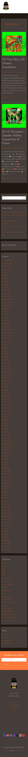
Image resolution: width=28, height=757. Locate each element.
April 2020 (5, 465)
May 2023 (5, 354)
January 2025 (6, 293)
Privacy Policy (14, 707)
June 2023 (5, 351)
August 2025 (6, 272)
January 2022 (6, 402)
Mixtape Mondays (7, 584)
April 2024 (5, 320)
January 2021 (6, 438)
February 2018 (6, 543)
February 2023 (6, 363)
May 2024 (5, 317)
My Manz (14, 72)
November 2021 (6, 408)
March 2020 (6, 468)
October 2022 (6, 375)
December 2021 (6, 405)
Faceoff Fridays (6, 578)
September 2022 (7, 378)
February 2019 (6, 507)
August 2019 (6, 489)
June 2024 (5, 314)
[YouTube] (7, 735)
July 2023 (5, 348)
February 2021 (6, 435)
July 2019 (4, 492)
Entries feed (5, 637)
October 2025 (6, 266)
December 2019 (6, 477)
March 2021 (5, 432)
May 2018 (5, 534)
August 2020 (6, 453)
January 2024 (6, 329)
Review (4, 605)
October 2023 (6, 338)
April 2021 (5, 429)
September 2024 (7, 305)
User (14, 712)
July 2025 (5, 275)
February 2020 (6, 471)
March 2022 (5, 396)
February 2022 (6, 399)
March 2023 (5, 360)
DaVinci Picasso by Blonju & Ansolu (13, 212)
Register (14, 709)
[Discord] (4, 735)
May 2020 (5, 462)
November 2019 (7, 480)
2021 (3, 572)
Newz (3, 593)
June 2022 (5, 387)
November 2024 (7, 299)
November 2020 (7, 444)
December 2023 (6, 332)
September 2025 (7, 269)
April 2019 (5, 501)
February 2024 (6, 326)
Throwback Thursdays (8, 617)
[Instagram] (14, 735)
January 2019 (6, 510)
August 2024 (6, 308)
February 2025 (6, 290)
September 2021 (7, 414)
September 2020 (7, 450)
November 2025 (7, 263)
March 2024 (5, 323)
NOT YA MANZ (6, 11)
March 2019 (5, 504)
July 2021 (4, 420)
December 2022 (6, 369)
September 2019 (7, 486)
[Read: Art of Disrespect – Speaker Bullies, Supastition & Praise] (14, 116)
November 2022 (7, 372)
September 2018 (7, 522)
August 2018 (6, 525)
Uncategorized (6, 620)
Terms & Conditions (14, 704)
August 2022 (6, 381)
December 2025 (6, 260)
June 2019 (5, 495)
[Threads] (20, 735)
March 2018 (5, 540)
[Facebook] (10, 735)
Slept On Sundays (7, 611)
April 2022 (5, 393)
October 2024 (6, 302)
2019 (3, 566)
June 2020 (5, 459)
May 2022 (5, 390)
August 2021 (5, 417)
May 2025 (5, 281)
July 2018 (4, 528)
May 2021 (5, 426)
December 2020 (7, 441)
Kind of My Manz (7, 581)
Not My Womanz (7, 599)
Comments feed (6, 640)
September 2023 (7, 342)
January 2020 (6, 474)
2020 (3, 569)
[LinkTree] (23, 735)
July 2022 (5, 384)
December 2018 (6, 513)
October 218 (5, 549)
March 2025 (5, 287)
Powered (8, 751)
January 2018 (6, 546)
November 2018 (7, 516)
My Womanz (5, 590)
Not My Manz (6, 596)
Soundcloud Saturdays (9, 614)
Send (6, 664)
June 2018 (5, 531)
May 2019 (5, 498)
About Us (14, 702)
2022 (3, 575)
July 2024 (5, 311)
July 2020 (5, 456)
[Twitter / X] (17, 735)
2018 (3, 563)
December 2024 (6, 296)
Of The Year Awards (8, 602)
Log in (4, 634)
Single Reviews (6, 608)
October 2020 (6, 447)
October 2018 (6, 519)
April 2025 (5, 284)
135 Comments (6, 72)
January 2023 (6, 366)
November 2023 (7, 336)
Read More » (6, 97)
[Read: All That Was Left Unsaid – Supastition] (14, 43)
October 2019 (6, 483)
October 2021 (6, 411)
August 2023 (6, 344)
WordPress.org (6, 643)
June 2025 (5, 278)
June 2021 (5, 423)
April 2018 (5, 537)
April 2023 (5, 357)
